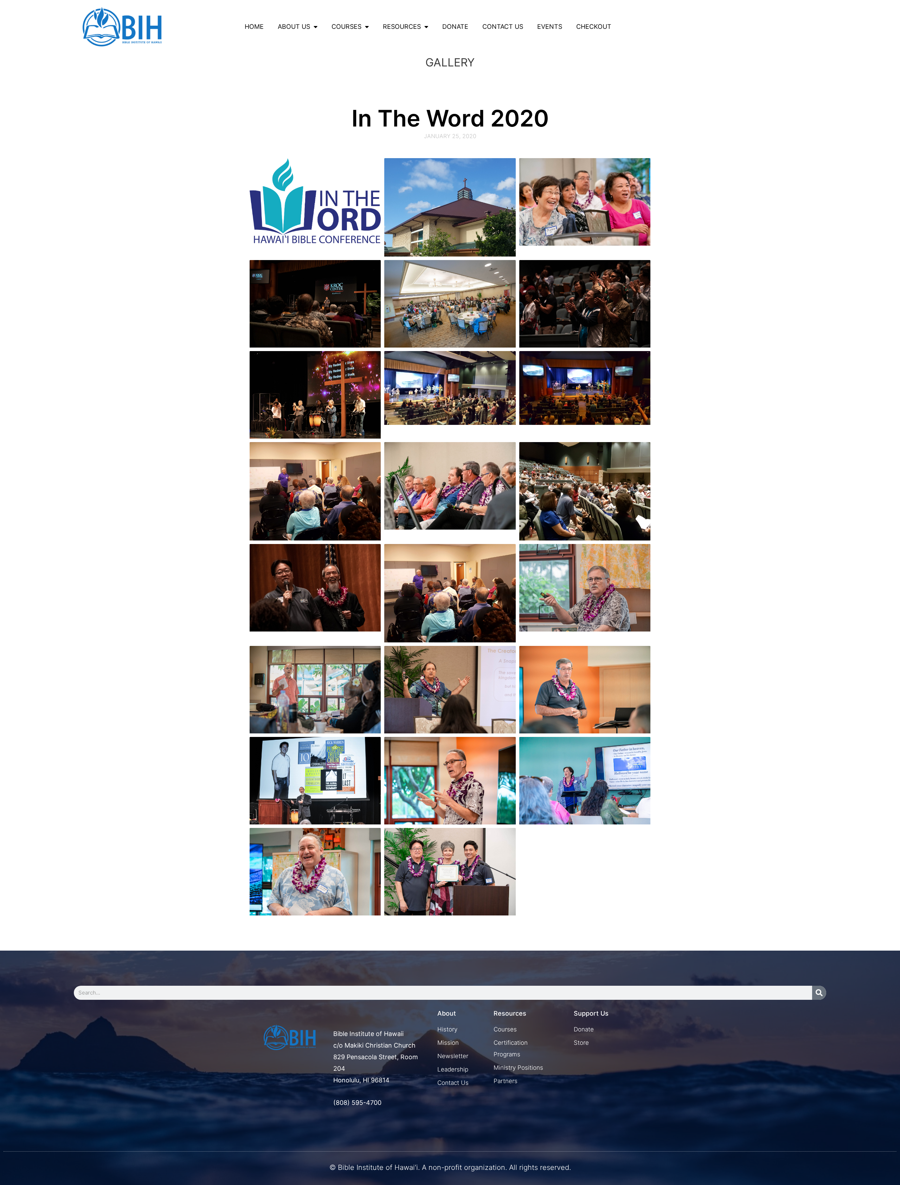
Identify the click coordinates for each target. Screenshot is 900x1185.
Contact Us (502, 26)
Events (549, 26)
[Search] (819, 993)
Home (254, 26)
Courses (346, 26)
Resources (402, 26)
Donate (455, 26)
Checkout (593, 26)
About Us (294, 26)
